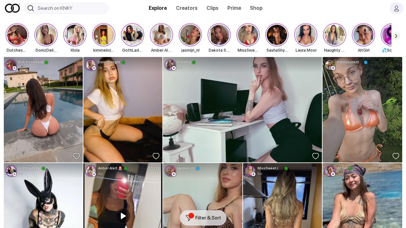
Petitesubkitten (350, 62)
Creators (187, 8)
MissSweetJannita (270, 168)
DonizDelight (109, 62)
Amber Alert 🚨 (110, 168)
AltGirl (342, 168)
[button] (14, 68)
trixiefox (184, 62)
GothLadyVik (29, 168)
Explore (158, 8)
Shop (256, 8)
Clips (212, 8)
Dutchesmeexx (30, 62)
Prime (234, 8)
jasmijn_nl (186, 168)
